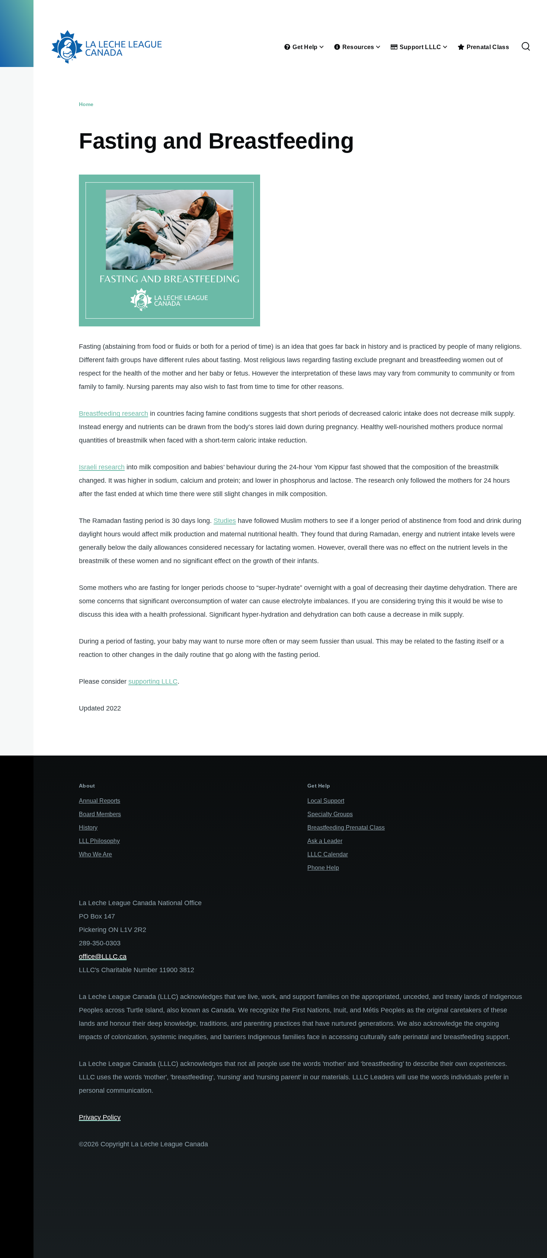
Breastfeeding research (113, 413)
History (88, 827)
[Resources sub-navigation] (382, 47)
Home (86, 104)
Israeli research (102, 467)
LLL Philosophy (99, 841)
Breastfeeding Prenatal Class (346, 827)
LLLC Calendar (327, 854)
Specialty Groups (330, 814)
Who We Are (95, 854)
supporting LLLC (152, 681)
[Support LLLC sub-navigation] (449, 47)
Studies (225, 520)
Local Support (325, 801)
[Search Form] (526, 47)
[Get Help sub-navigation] (326, 47)
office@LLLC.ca (103, 956)
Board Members (100, 814)
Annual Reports (99, 801)
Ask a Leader (324, 841)
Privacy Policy (100, 1117)
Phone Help (323, 868)
